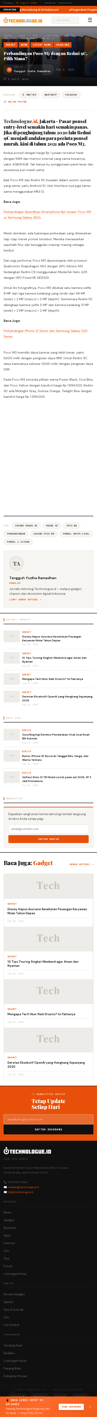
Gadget (23, 35)
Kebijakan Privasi (15, 1376)
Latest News (51, 35)
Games (9, 1302)
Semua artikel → (81, 864)
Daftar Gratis (48, 839)
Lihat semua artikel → (25, 599)
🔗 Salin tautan (15, 101)
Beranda (8, 35)
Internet (9, 1243)
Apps (7, 1235)
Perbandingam (16, 533)
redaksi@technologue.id (23, 1187)
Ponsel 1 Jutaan (18, 542)
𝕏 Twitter (29, 94)
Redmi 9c (52, 525)
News (35, 35)
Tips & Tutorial (13, 1310)
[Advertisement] (48, 457)
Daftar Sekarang (48, 1129)
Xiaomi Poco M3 (43, 533)
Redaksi (9, 1353)
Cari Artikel (11, 1325)
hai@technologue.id (20, 1192)
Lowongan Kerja (15, 1274)
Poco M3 (72, 525)
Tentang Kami (13, 1345)
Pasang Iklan (12, 1368)
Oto (6, 1251)
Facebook (71, 94)
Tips (6, 1258)
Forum (8, 1266)
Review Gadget (14, 1294)
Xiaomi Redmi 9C (26, 525)
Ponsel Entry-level (76, 533)
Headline (70, 35)
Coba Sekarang (71, 1406)
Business (10, 1228)
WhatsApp (51, 94)
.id (20, 121)
